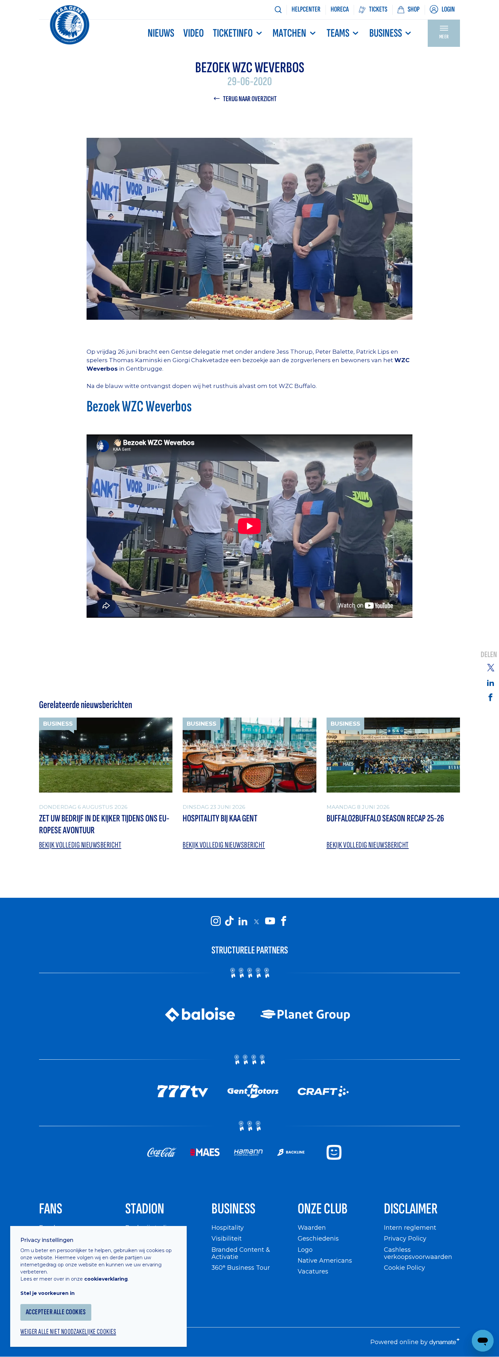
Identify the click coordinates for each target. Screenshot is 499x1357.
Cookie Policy (404, 1267)
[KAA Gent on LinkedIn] (242, 921)
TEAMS (338, 33)
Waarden (312, 1227)
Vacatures (313, 1271)
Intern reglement (410, 1227)
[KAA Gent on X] (256, 921)
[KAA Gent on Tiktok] (229, 921)
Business (385, 33)
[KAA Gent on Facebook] (283, 921)
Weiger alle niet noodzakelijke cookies (68, 1331)
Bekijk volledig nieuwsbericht (80, 845)
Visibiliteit (226, 1238)
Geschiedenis (318, 1238)
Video (193, 33)
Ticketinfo (233, 33)
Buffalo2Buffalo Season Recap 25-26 (385, 818)
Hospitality (227, 1227)
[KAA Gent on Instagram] (215, 921)
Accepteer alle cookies (56, 1312)
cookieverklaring (106, 1279)
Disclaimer (411, 1209)
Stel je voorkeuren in (47, 1293)
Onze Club (323, 1209)
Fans (50, 1209)
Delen (489, 655)
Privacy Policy (405, 1238)
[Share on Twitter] (490, 667)
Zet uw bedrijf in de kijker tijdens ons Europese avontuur (104, 824)
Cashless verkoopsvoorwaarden (418, 1253)
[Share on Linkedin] (490, 682)
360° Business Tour (240, 1267)
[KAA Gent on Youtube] (269, 921)
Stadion (144, 1209)
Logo (305, 1249)
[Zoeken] (278, 9)
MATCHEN (289, 33)
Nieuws (161, 33)
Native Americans (325, 1260)
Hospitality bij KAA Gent (220, 818)
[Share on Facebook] (490, 697)
